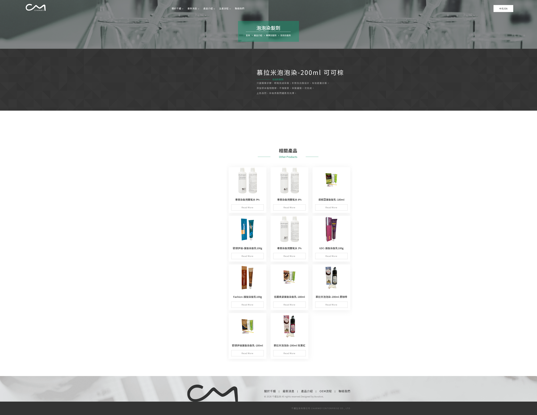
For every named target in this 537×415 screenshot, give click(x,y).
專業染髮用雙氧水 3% (289, 248)
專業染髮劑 (271, 35)
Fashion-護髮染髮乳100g (247, 296)
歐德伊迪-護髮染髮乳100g (247, 248)
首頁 (248, 35)
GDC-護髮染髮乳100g (331, 248)
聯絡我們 (239, 8)
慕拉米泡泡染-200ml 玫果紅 (289, 345)
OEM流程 (326, 391)
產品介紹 (208, 8)
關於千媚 (176, 8)
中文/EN (503, 8)
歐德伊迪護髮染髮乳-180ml (247, 345)
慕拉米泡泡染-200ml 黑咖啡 (331, 296)
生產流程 (224, 8)
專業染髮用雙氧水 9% (247, 199)
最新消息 (192, 8)
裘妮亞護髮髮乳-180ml (331, 199)
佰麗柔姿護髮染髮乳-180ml (289, 296)
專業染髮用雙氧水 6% (289, 199)
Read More (247, 207)
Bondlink (318, 396)
